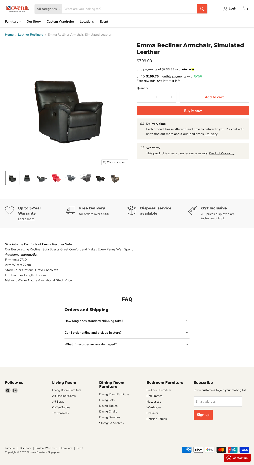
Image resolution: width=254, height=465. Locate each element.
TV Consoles (60, 413)
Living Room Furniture (66, 390)
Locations (87, 21)
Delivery (211, 134)
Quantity (142, 88)
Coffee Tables (61, 407)
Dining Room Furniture (114, 394)
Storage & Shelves (111, 423)
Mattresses (153, 402)
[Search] (202, 8)
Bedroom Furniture (158, 390)
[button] (230, 9)
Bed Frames (154, 396)
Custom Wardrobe (60, 21)
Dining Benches (109, 417)
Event (104, 21)
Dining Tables (108, 406)
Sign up (203, 414)
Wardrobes (153, 407)
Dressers (152, 413)
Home (9, 34)
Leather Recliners (30, 34)
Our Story (34, 21)
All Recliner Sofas (64, 396)
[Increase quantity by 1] (171, 97)
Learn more (26, 219)
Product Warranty (221, 153)
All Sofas (58, 402)
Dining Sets (106, 400)
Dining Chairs (108, 411)
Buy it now (193, 110)
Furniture (12, 21)
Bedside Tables (156, 419)
